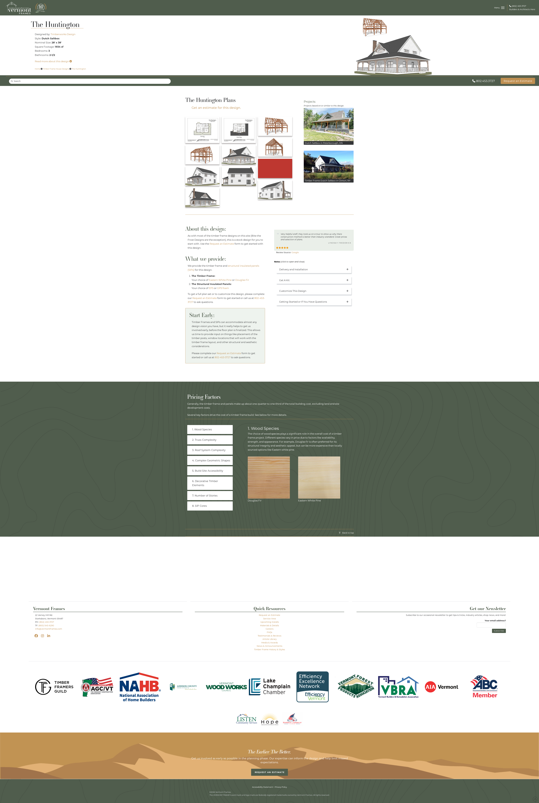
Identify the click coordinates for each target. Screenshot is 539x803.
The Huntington (79, 69)
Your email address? (495, 620)
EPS (211, 288)
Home (37, 69)
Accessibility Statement (262, 787)
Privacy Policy (281, 787)
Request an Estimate (222, 243)
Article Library (269, 639)
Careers (269, 628)
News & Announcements (269, 646)
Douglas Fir (242, 279)
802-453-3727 (222, 357)
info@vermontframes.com (48, 628)
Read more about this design (52, 61)
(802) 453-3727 (46, 622)
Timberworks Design (63, 34)
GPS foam (223, 288)
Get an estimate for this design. (216, 108)
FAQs (269, 632)
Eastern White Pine (220, 279)
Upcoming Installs (269, 622)
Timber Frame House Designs (56, 69)
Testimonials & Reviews (269, 635)
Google (295, 252)
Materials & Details (269, 625)
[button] (499, 8)
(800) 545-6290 (46, 625)
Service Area (269, 618)
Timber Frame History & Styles (269, 649)
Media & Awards (269, 642)
